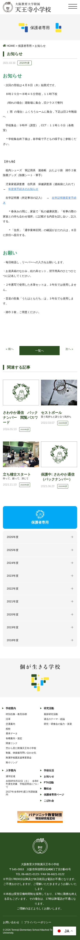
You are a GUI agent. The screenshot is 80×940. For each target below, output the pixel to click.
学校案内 (11, 708)
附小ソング (11, 762)
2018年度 (12, 640)
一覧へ (39, 350)
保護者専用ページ (54, 794)
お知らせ (49, 776)
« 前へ (10, 348)
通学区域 (10, 776)
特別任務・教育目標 (16, 714)
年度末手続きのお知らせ (23, 189)
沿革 (8, 719)
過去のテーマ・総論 (54, 719)
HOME (11, 45)
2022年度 (12, 588)
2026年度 (12, 536)
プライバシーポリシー (37, 922)
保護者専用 (25, 45)
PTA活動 (49, 782)
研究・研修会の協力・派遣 (58, 724)
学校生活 (49, 770)
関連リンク (11, 743)
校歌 (8, 728)
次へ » (69, 348)
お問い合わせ (11, 922)
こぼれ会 (49, 800)
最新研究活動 (51, 714)
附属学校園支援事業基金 (18, 757)
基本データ (11, 733)
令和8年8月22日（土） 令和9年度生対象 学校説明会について (22, 784)
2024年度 (12, 562)
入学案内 (11, 770)
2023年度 (12, 575)
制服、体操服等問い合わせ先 (21, 752)
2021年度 (12, 601)
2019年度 (12, 627)
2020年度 (12, 614)
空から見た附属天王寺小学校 (21, 748)
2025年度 (12, 550)
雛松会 (47, 788)
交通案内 (10, 724)
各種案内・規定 (14, 738)
